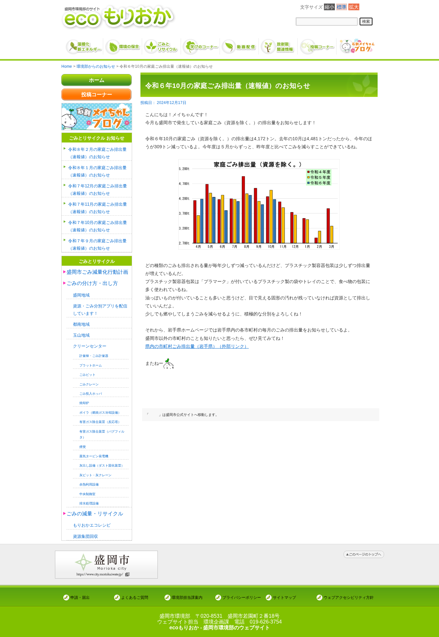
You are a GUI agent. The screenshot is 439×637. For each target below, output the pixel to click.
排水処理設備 (89, 503)
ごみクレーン (89, 384)
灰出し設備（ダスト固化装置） (101, 465)
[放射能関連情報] (278, 44)
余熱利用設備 (89, 484)
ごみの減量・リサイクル (95, 513)
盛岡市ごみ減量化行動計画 (97, 272)
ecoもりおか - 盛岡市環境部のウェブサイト (219, 627)
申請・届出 (80, 597)
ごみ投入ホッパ (90, 393)
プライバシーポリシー (241, 597)
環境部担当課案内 (187, 597)
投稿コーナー (96, 94)
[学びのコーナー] (200, 44)
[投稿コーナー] (317, 44)
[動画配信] (239, 44)
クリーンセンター (89, 346)
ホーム (96, 80)
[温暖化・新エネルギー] (84, 44)
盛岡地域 (81, 295)
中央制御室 (87, 494)
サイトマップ (284, 597)
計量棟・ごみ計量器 (93, 355)
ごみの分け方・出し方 (92, 283)
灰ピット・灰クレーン (95, 475)
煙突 (82, 447)
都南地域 (81, 324)
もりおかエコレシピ (92, 525)
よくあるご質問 (134, 597)
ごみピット (87, 374)
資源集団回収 (85, 536)
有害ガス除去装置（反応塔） (100, 422)
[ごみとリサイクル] (161, 44)
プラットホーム (90, 365)
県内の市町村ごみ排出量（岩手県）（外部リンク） (197, 346)
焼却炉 (84, 403)
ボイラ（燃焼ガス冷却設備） (100, 412)
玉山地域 (81, 335)
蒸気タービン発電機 (93, 456)
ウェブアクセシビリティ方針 (349, 597)
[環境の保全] (122, 44)
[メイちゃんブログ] (356, 44)
